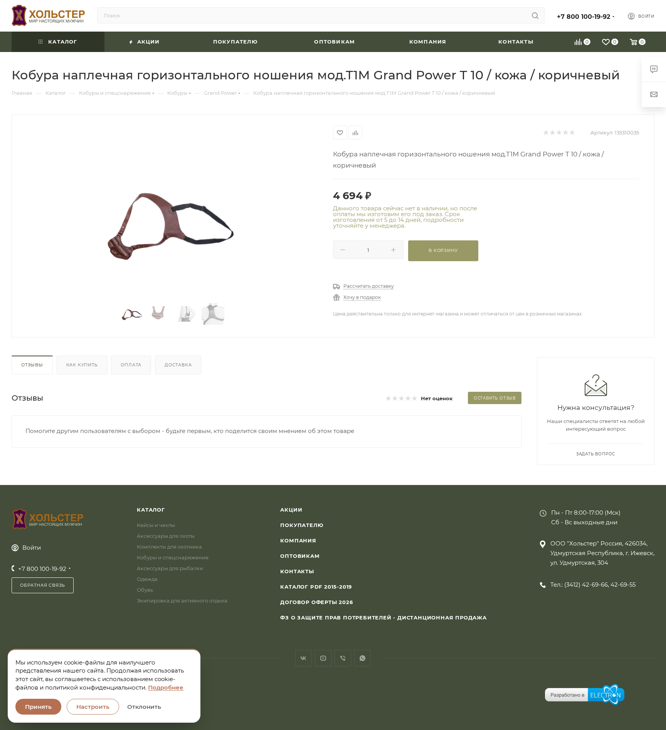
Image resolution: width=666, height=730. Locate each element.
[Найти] (535, 15)
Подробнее (165, 687)
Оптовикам (300, 556)
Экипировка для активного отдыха (182, 600)
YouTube (323, 658)
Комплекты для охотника (169, 547)
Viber (343, 658)
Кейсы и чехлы (156, 525)
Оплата (131, 365)
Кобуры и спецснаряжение (173, 557)
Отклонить (144, 706)
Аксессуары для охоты (166, 536)
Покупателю (301, 525)
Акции (291, 510)
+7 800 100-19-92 (583, 16)
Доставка (178, 365)
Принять (38, 706)
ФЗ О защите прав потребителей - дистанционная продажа (383, 617)
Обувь (145, 590)
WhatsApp (362, 658)
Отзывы (32, 365)
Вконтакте (303, 658)
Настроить (92, 706)
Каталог (151, 510)
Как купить (82, 365)
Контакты (297, 571)
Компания (298, 540)
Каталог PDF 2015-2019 (316, 587)
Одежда (147, 579)
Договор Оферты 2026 (316, 602)
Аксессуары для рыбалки (170, 568)
